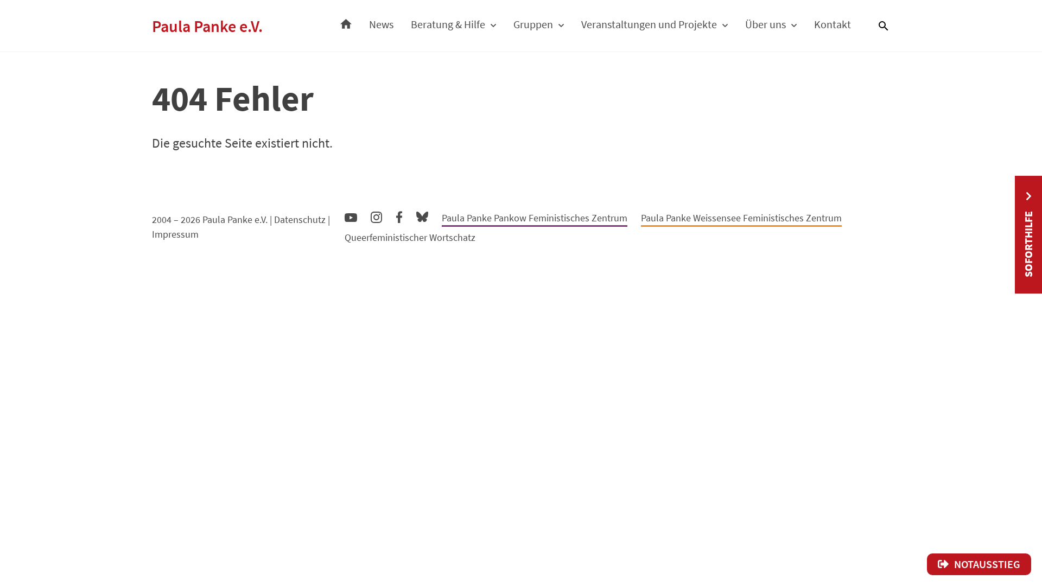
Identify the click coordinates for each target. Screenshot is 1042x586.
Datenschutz (300, 219)
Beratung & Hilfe (448, 24)
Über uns (765, 24)
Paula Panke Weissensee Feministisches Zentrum (741, 218)
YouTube (351, 217)
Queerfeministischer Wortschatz (410, 237)
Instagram (376, 215)
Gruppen (533, 24)
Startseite (346, 21)
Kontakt (832, 24)
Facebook (399, 214)
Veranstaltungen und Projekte (649, 24)
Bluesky (422, 216)
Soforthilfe (1028, 244)
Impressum (175, 234)
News (381, 24)
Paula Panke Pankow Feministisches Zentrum (534, 218)
